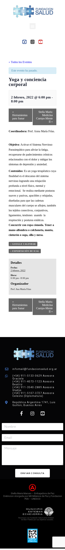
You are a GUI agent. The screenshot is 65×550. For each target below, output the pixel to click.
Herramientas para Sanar (19, 115)
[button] (33, 26)
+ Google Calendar (23, 244)
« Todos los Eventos (20, 62)
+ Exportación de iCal (24, 251)
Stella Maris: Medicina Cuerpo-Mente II (44, 116)
